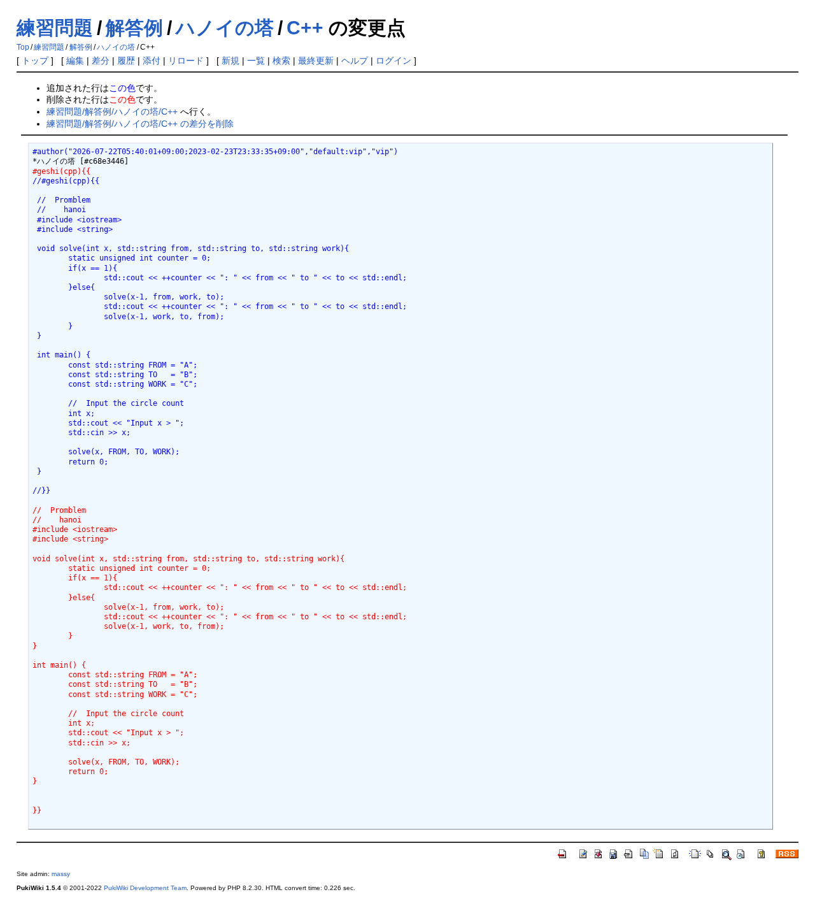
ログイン (393, 60)
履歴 (126, 60)
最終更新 (316, 60)
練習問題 (55, 27)
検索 (281, 60)
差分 (101, 60)
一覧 (256, 60)
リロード (186, 60)
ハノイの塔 (225, 27)
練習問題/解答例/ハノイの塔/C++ (112, 111)
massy (61, 873)
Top (23, 47)
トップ (35, 60)
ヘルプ (354, 60)
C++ (305, 27)
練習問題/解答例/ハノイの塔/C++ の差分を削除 (140, 124)
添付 (151, 60)
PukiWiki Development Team (145, 887)
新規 (230, 60)
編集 (75, 60)
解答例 (134, 27)
